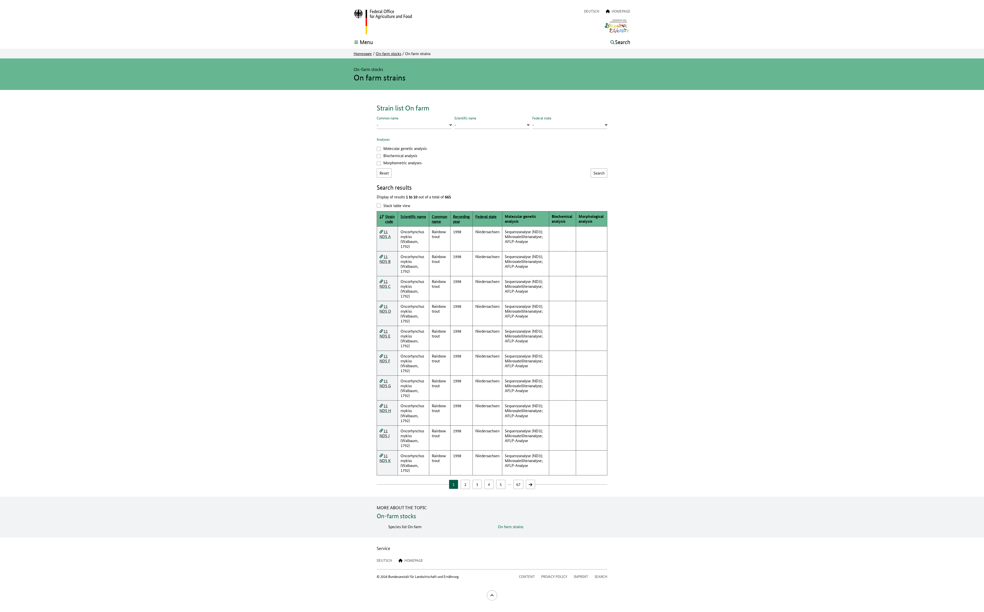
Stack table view (396, 205)
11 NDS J (384, 433)
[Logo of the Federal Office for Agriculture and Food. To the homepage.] (383, 22)
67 (518, 484)
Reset (384, 173)
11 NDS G (385, 383)
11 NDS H (385, 408)
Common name (387, 117)
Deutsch (591, 11)
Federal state (541, 117)
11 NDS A (385, 234)
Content (527, 576)
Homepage (363, 53)
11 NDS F (385, 358)
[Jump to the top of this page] (492, 595)
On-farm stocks (388, 53)
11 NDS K (385, 458)
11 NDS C (385, 284)
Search (600, 576)
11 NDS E (385, 333)
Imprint (581, 576)
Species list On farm (405, 526)
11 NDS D (385, 308)
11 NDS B (385, 259)
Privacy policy (554, 576)
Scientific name (465, 117)
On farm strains (510, 526)
